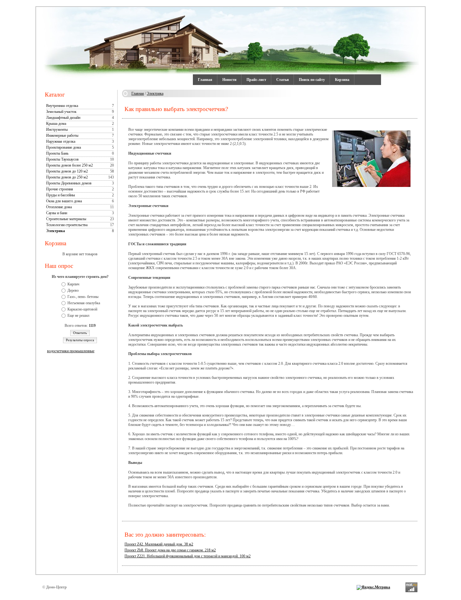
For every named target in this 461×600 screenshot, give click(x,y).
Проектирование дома (63, 147)
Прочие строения (59, 189)
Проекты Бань (57, 153)
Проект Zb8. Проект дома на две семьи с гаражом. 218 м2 (170, 550)
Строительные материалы (66, 219)
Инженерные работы (62, 135)
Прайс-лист (256, 79)
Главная (205, 79)
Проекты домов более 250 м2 (69, 165)
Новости (229, 79)
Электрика (55, 231)
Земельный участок (61, 111)
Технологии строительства (66, 225)
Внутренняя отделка (62, 106)
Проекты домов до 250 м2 (67, 177)
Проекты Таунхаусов (62, 159)
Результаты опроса (80, 340)
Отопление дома (59, 207)
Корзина (342, 79)
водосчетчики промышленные (70, 351)
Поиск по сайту (312, 79)
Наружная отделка (60, 141)
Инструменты (57, 129)
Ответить (80, 333)
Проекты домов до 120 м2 (67, 171)
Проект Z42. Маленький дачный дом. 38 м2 (159, 544)
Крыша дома (56, 123)
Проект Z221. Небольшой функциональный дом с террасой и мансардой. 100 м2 (188, 556)
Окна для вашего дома (64, 201)
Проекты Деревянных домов (69, 183)
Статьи (282, 79)
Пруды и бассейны (60, 195)
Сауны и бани (56, 213)
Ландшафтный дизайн (63, 117)
